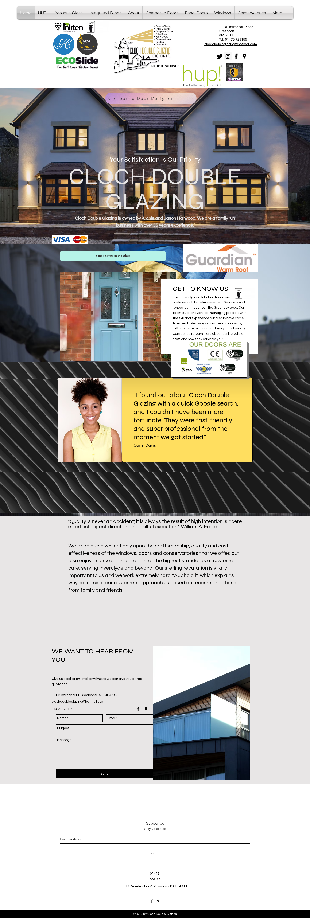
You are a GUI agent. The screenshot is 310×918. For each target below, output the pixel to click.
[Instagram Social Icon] (228, 56)
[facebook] (236, 56)
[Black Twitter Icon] (220, 56)
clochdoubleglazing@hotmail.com (78, 701)
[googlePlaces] (244, 56)
